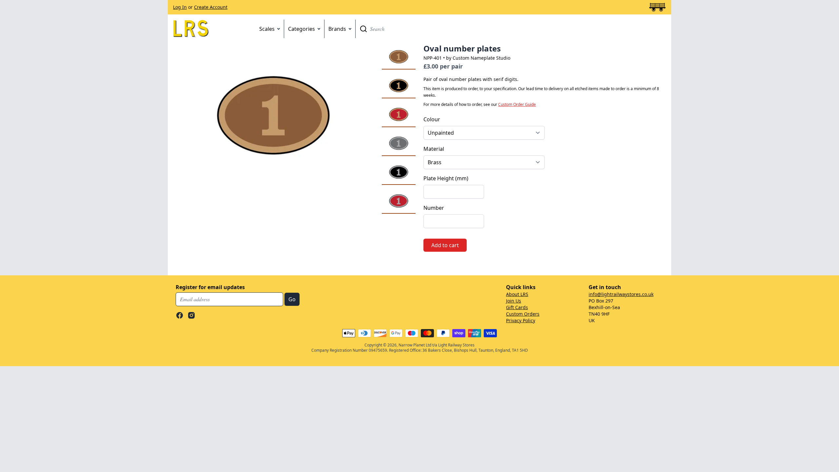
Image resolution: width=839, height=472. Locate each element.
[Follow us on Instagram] (191, 315)
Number (433, 207)
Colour (431, 119)
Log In (180, 7)
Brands (337, 28)
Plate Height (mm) (445, 178)
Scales (267, 28)
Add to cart (445, 245)
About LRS (517, 294)
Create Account (210, 7)
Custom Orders (522, 314)
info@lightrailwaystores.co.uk (621, 294)
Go (363, 28)
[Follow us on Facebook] (180, 315)
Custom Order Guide (517, 104)
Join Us (513, 301)
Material (433, 148)
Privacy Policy (520, 320)
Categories (301, 28)
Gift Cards (517, 307)
